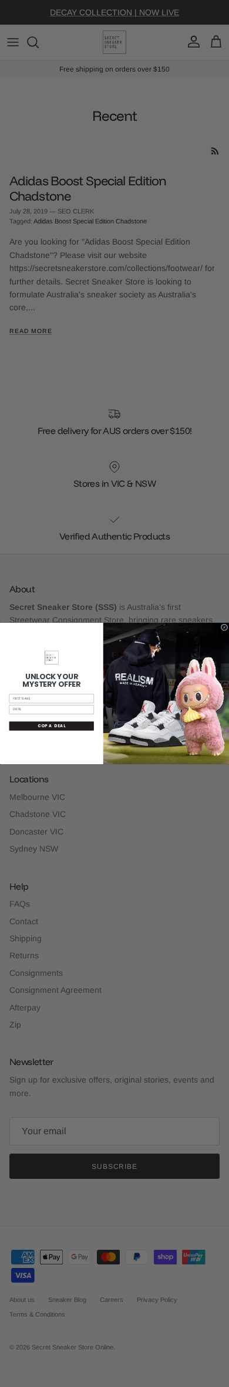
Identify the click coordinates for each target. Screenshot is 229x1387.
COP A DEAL (52, 725)
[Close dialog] (224, 627)
